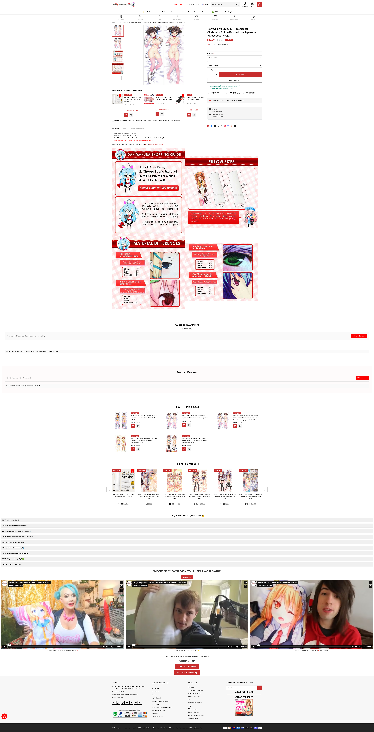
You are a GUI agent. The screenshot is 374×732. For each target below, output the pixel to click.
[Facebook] (212, 126)
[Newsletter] (259, 688)
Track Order (155, 692)
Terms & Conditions (194, 718)
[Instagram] (122, 702)
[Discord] (228, 126)
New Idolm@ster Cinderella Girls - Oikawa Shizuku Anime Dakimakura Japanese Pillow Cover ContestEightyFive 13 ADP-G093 (246, 418)
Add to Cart (240, 74)
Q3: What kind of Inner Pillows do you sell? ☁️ (16, 531)
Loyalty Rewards (156, 698)
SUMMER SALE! (177, 4)
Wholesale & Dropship (195, 702)
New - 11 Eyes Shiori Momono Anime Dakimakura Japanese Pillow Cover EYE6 (225, 496)
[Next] (265, 489)
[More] (151, 11)
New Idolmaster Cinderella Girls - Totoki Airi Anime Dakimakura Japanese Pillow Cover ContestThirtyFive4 (195, 440)
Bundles (196, 12)
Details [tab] (125, 129)
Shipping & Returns (194, 696)
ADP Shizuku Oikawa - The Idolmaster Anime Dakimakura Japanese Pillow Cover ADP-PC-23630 (144, 418)
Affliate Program (193, 709)
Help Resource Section (156, 144)
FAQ (146, 144)
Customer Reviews (193, 712)
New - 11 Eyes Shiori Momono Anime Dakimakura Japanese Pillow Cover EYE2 (149, 496)
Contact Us (155, 713)
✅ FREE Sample (217, 12)
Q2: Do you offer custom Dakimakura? (14, 525)
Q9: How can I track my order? (11, 564)
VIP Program (155, 704)
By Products (205, 12)
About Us (191, 687)
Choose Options (132, 110)
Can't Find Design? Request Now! (162, 707)
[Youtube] (127, 702)
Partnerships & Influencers (196, 690)
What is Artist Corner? (194, 693)
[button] (121, 17)
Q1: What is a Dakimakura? (10, 520)
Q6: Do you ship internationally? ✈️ (13, 548)
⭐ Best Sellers (147, 12)
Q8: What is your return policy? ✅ (13, 559)
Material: (210, 54)
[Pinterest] (225, 126)
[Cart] (259, 4)
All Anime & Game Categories (160, 701)
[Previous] (109, 489)
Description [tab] (116, 129)
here (153, 140)
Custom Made (175, 12)
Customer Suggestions (159, 710)
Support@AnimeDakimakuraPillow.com (126, 694)
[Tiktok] (235, 126)
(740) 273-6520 (119, 691)
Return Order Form (157, 716)
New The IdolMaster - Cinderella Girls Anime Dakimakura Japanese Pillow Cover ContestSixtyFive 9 (144, 440)
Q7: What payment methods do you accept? (16, 553)
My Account (155, 688)
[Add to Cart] (189, 115)
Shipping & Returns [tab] (137, 129)
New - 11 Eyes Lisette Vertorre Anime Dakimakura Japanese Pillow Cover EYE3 (174, 496)
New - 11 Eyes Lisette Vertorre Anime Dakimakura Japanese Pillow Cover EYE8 (250, 496)
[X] (222, 126)
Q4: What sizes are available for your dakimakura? (18, 536)
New (156, 12)
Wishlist (154, 695)
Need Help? (228, 12)
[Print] (218, 126)
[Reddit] (231, 126)
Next (120, 78)
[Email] (215, 126)
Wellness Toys (186, 12)
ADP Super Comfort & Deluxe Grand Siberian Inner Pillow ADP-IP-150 (132, 99)
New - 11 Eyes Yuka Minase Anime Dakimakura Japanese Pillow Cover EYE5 (199, 496)
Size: (209, 62)
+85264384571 (119, 697)
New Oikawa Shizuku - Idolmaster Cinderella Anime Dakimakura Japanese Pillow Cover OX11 (142, 120)
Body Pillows (164, 12)
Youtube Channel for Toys (196, 715)
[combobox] (225, 4)
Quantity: (210, 70)
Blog (189, 706)
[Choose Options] (126, 115)
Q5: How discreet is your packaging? (13, 542)
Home (114, 22)
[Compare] (131, 115)
